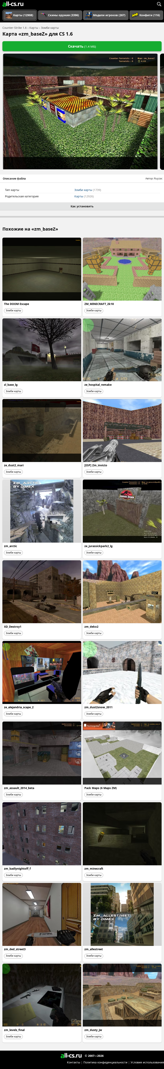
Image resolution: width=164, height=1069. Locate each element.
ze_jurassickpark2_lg (98, 546)
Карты (84, 196)
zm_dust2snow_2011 (98, 707)
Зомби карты (87, 190)
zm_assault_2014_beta (19, 788)
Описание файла (14, 178)
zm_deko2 (91, 626)
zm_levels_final (14, 1030)
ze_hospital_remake (98, 385)
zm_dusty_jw (93, 1030)
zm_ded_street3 (15, 949)
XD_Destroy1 (12, 626)
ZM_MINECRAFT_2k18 (99, 304)
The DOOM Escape (16, 304)
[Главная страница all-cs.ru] (13, 4)
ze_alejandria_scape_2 (19, 707)
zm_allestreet (93, 949)
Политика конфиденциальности (105, 1062)
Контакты (73, 1062)
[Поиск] (159, 4)
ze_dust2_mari (14, 465)
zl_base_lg (11, 385)
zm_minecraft (93, 868)
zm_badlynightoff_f (17, 868)
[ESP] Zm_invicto (95, 465)
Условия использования (147, 1062)
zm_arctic (10, 546)
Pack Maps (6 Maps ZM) (100, 788)
